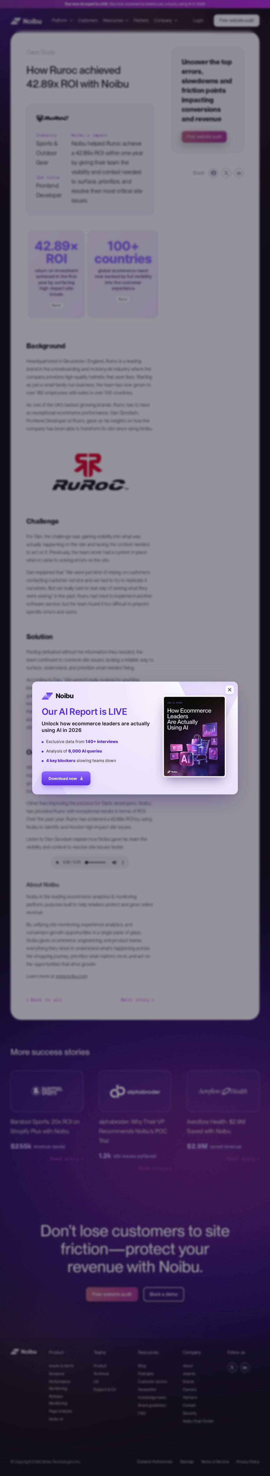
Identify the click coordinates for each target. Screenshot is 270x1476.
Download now (63, 777)
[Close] (229, 689)
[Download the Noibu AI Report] (135, 738)
